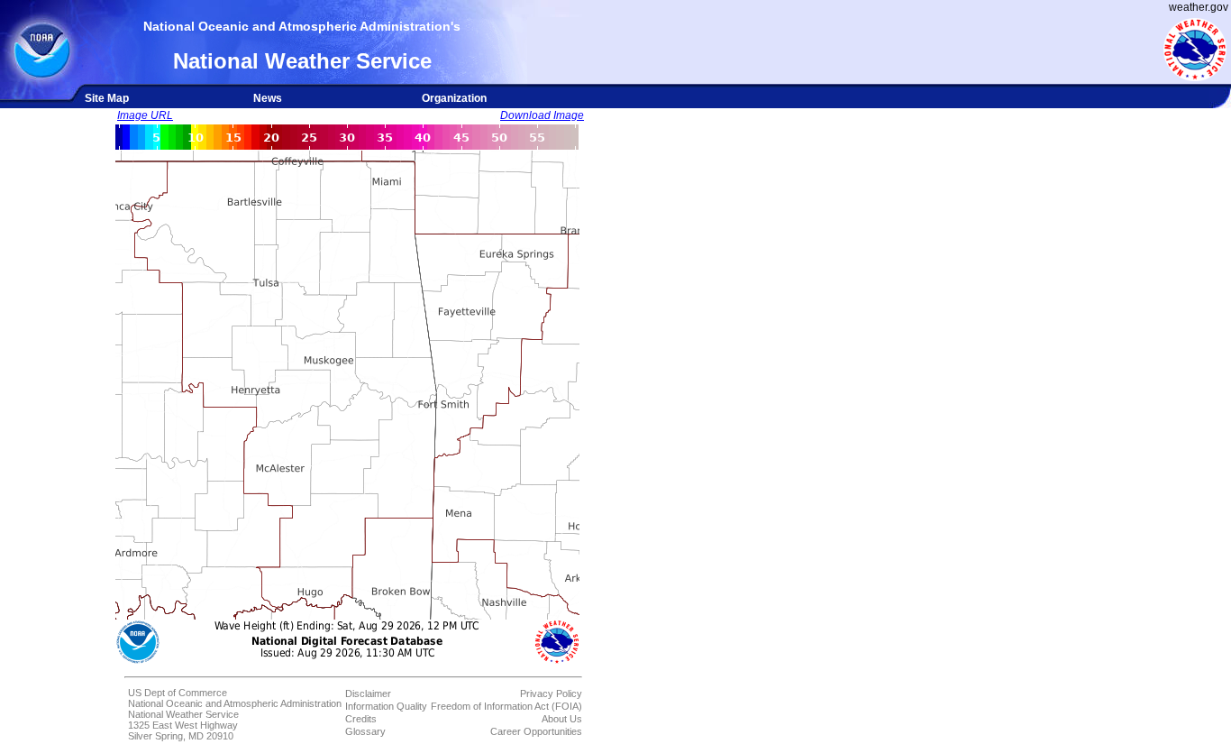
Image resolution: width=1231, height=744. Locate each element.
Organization (454, 98)
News (267, 98)
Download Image (542, 115)
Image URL (145, 115)
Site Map (107, 98)
